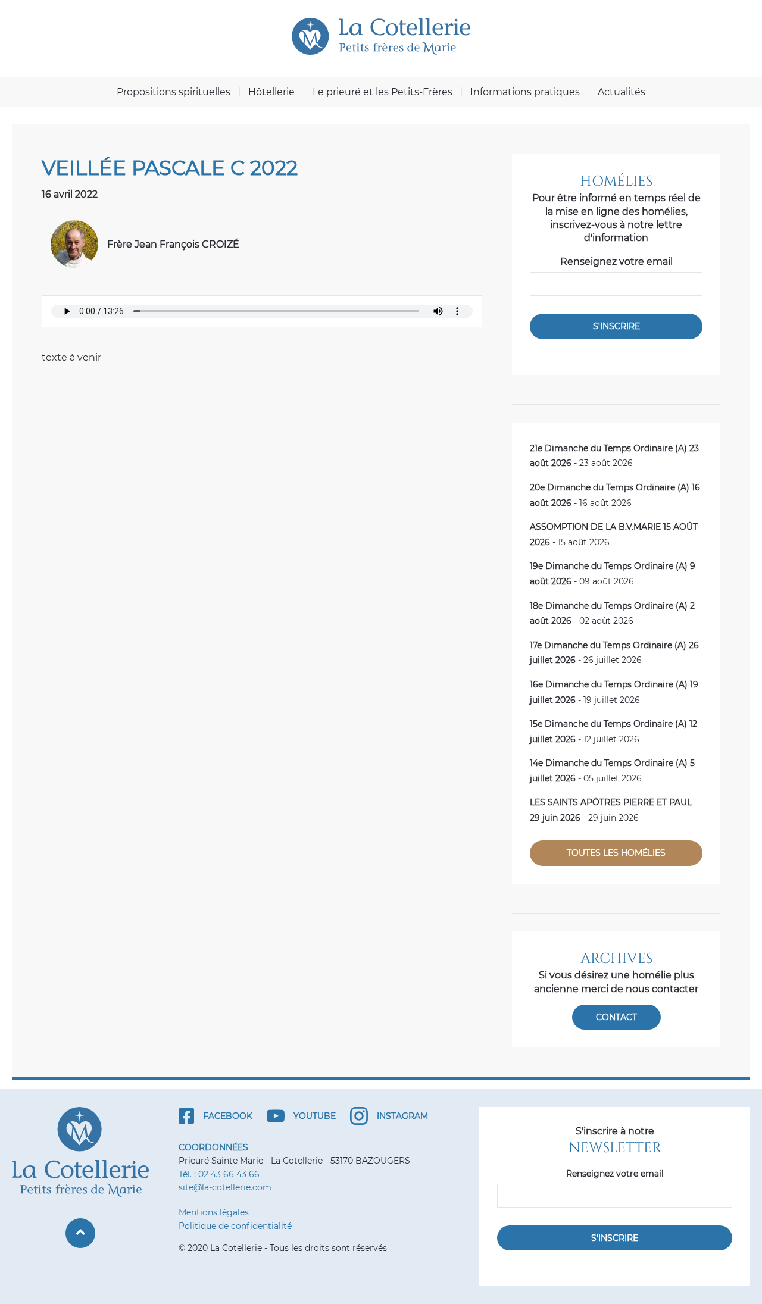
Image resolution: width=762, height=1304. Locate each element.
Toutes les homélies (616, 853)
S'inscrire (616, 326)
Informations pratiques (525, 92)
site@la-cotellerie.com (225, 1187)
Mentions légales (214, 1212)
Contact (616, 1017)
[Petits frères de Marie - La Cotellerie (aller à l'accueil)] (381, 36)
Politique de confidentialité (235, 1226)
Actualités (621, 92)
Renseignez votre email (616, 261)
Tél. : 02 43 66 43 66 (219, 1174)
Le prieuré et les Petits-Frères (382, 92)
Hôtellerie (271, 92)
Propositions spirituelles (173, 92)
